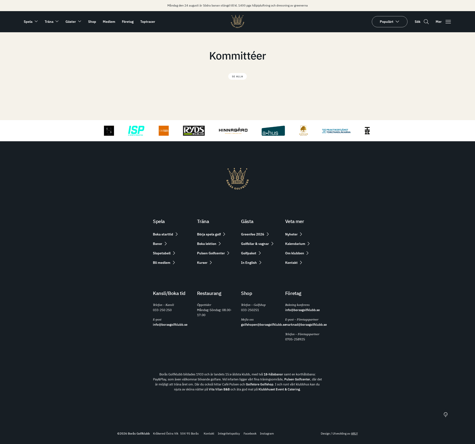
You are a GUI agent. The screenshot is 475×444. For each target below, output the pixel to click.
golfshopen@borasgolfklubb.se (263, 324)
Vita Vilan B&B (219, 389)
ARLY (354, 433)
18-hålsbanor (273, 374)
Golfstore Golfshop (259, 384)
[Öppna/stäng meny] (448, 21)
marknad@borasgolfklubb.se (306, 324)
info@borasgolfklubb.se (170, 324)
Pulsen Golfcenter (297, 379)
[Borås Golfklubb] (237, 27)
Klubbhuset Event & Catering (279, 389)
